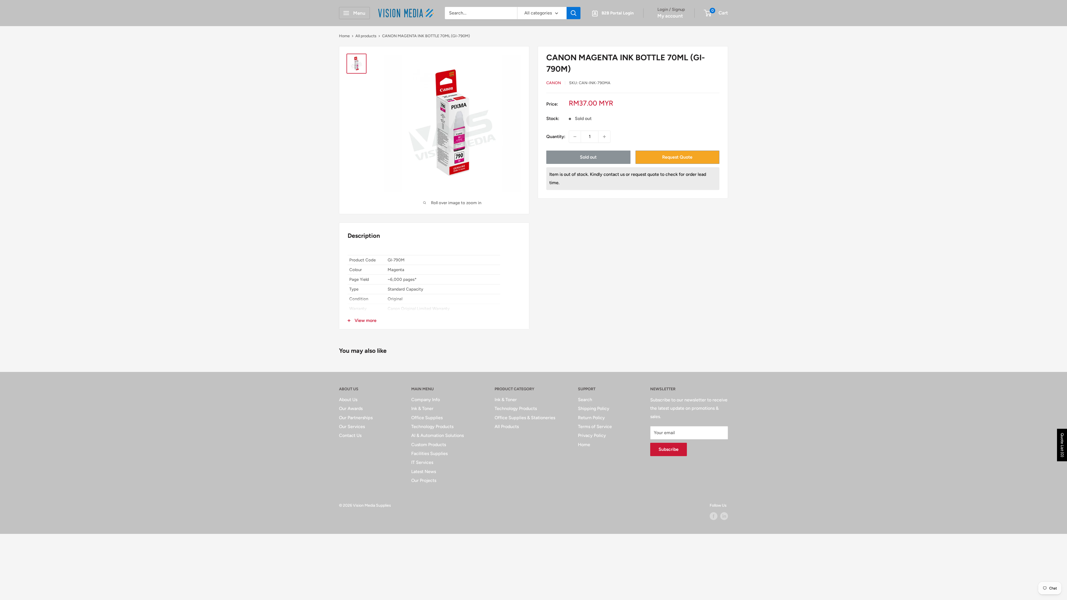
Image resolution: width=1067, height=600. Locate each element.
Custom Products (428, 444)
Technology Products (432, 426)
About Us (348, 399)
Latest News (423, 471)
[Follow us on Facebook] (713, 516)
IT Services (422, 462)
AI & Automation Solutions (437, 435)
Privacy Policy (592, 435)
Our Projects (423, 480)
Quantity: (555, 136)
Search (585, 399)
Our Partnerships (356, 417)
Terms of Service (595, 426)
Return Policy (591, 417)
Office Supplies (427, 417)
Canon (553, 83)
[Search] (573, 13)
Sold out (588, 157)
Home (344, 36)
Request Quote (677, 157)
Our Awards (351, 408)
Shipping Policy (593, 408)
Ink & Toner (422, 408)
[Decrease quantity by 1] (575, 136)
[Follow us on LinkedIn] (724, 516)
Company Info (425, 399)
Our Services (352, 426)
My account (670, 16)
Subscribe (669, 449)
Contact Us (350, 435)
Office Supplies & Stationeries (525, 417)
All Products (507, 426)
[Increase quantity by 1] (604, 136)
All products (366, 36)
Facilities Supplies (429, 453)
